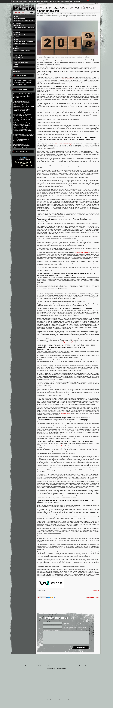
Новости (16, 16)
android (15, 39)
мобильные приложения (83, 15)
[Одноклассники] (51, 597)
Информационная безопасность (59, 1)
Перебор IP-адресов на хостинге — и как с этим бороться (23, 135)
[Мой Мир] (53, 597)
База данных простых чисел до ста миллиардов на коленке (23, 131)
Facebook (65, 13)
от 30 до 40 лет (65, 413)
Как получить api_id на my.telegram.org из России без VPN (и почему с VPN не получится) (23, 95)
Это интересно (17, 23)
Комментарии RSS (61, 668)
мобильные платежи (71, 15)
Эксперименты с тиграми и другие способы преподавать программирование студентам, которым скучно (23, 102)
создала (61, 445)
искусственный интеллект (21, 50)
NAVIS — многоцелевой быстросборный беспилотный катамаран (22, 114)
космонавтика (17, 60)
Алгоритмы (16, 71)
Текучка (15, 30)
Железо (15, 66)
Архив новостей (23, 1)
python (15, 46)
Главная (15, 1)
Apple (41, 1)
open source (17, 53)
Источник (96, 590)
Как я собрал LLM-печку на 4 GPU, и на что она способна (22, 119)
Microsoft (46, 1)
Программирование (19, 18)
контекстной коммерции (82, 252)
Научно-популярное (19, 25)
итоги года (62, 15)
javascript (16, 32)
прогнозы (55, 17)
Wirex (71, 13)
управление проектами (20, 43)
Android (31, 1)
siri (69, 13)
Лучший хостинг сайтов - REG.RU (22, 80)
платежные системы (47, 17)
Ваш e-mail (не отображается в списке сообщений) (74, 627)
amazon (57, 13)
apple (61, 13)
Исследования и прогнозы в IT (51, 15)
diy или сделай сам (19, 34)
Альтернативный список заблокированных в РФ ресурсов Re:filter (23, 139)
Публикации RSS (51, 668)
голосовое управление (91, 13)
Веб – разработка (75, 1)
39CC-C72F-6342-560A (19, 85)
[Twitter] (49, 597)
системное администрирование (23, 41)
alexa (53, 13)
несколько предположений (66, 79)
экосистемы (78, 17)
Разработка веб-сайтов (20, 62)
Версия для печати (93, 597)
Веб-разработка (18, 57)
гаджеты (16, 37)
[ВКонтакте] (47, 597)
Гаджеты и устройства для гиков (23, 27)
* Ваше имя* (66, 623)
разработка (16, 48)
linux (14, 69)
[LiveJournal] (54, 597)
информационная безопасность (23, 20)
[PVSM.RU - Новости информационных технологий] (24, 8)
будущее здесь (17, 55)
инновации (40, 15)
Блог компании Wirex (79, 13)
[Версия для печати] (86, 597)
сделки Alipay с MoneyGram (66, 342)
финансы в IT (70, 17)
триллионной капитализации (63, 144)
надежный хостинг (23, 158)
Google (36, 1)
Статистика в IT (63, 17)
